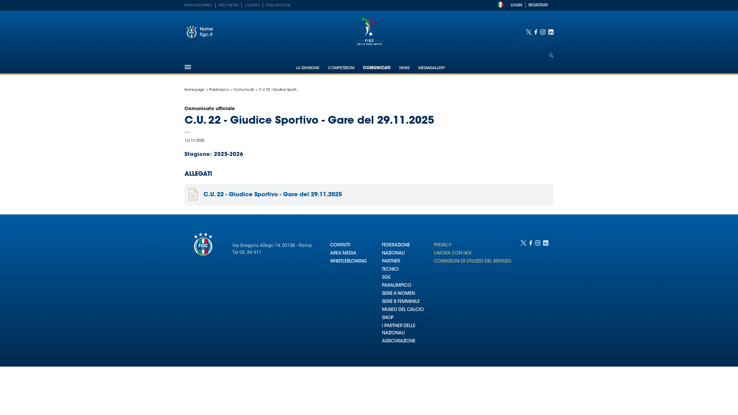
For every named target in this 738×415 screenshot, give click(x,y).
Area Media (228, 5)
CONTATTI (340, 245)
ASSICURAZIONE (398, 341)
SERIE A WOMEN (398, 294)
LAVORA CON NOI (452, 253)
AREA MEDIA (343, 253)
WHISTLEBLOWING (348, 261)
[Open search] (551, 55)
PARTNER (391, 261)
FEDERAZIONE (396, 245)
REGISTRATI (538, 5)
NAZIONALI (393, 253)
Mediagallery (431, 68)
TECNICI (390, 269)
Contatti (252, 5)
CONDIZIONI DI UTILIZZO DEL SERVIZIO (472, 261)
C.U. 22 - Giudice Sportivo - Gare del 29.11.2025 (273, 195)
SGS (386, 278)
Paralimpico (219, 90)
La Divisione (307, 68)
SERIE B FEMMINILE (401, 302)
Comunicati (377, 68)
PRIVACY (442, 245)
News (404, 68)
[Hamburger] (187, 67)
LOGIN (516, 5)
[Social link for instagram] (542, 32)
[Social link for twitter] (529, 32)
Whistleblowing (198, 5)
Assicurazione (278, 5)
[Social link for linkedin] (551, 32)
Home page (194, 90)
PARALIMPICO (396, 286)
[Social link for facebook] (535, 32)
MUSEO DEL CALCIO (403, 310)
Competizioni (341, 68)
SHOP (388, 318)
